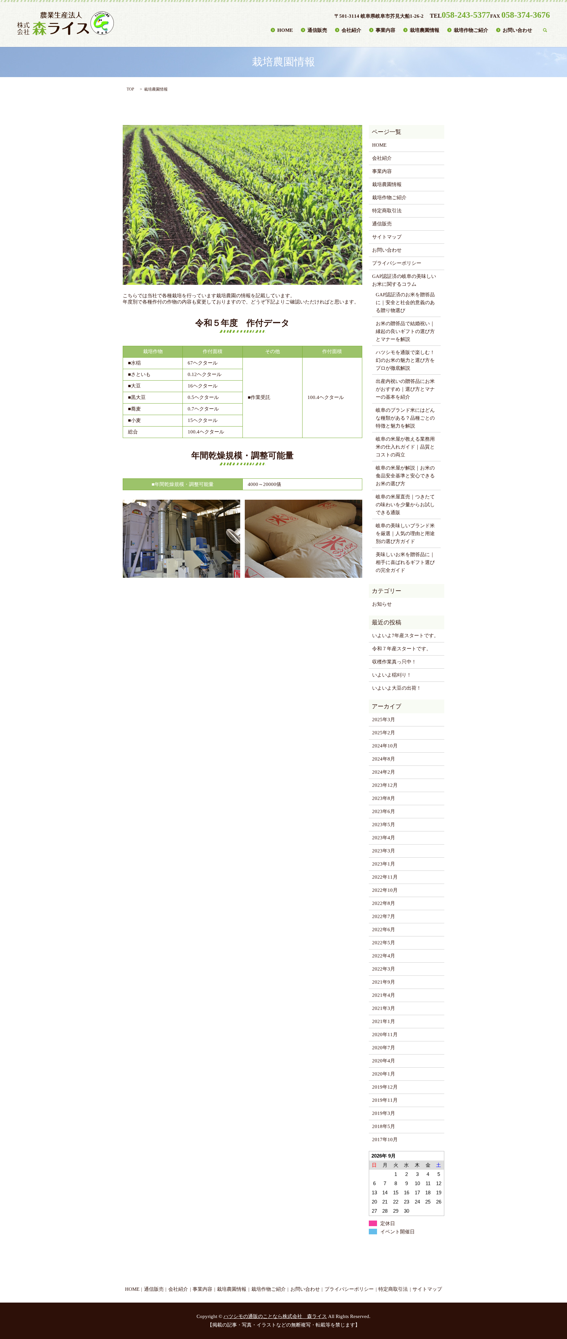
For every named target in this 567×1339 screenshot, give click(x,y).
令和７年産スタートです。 (401, 648)
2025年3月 (383, 719)
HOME (285, 29)
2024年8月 (383, 759)
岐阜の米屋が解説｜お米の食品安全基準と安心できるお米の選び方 (405, 475)
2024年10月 (385, 745)
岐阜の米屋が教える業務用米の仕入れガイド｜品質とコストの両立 (405, 446)
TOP (130, 89)
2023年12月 (385, 785)
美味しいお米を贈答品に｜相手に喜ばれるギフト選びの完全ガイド (405, 562)
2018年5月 (383, 1126)
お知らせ (382, 604)
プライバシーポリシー (396, 263)
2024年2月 (383, 772)
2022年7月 (383, 916)
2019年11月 (385, 1100)
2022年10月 (385, 890)
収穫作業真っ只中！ (394, 661)
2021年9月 (383, 982)
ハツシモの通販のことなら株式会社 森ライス (275, 1316)
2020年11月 (385, 1034)
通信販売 (317, 29)
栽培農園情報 (424, 29)
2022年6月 (383, 929)
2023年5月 (383, 824)
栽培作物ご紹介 (471, 29)
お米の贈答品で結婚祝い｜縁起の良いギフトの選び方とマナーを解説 (405, 331)
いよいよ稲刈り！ (391, 675)
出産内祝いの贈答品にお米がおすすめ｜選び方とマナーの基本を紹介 (405, 389)
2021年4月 (383, 995)
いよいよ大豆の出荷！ (396, 688)
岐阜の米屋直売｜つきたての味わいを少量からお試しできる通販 (405, 504)
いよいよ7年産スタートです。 (405, 635)
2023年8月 (383, 798)
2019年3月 (383, 1113)
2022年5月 (383, 942)
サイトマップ (387, 237)
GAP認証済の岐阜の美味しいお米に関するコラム (404, 280)
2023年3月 (383, 850)
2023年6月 (383, 811)
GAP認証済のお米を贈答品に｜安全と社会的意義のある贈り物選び (405, 302)
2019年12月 (385, 1087)
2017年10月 (385, 1139)
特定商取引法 (387, 210)
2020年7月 (383, 1047)
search (545, 30)
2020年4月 (383, 1060)
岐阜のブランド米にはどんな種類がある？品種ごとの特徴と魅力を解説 (405, 418)
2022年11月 (385, 877)
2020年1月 (383, 1074)
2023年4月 (383, 837)
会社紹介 (351, 29)
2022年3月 (383, 969)
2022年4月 (383, 955)
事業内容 (385, 29)
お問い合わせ (517, 29)
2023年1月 (383, 864)
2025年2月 (383, 732)
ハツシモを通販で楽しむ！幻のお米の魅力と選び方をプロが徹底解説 (405, 360)
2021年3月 (383, 1008)
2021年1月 (383, 1021)
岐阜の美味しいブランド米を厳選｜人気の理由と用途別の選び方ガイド (405, 533)
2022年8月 (383, 903)
